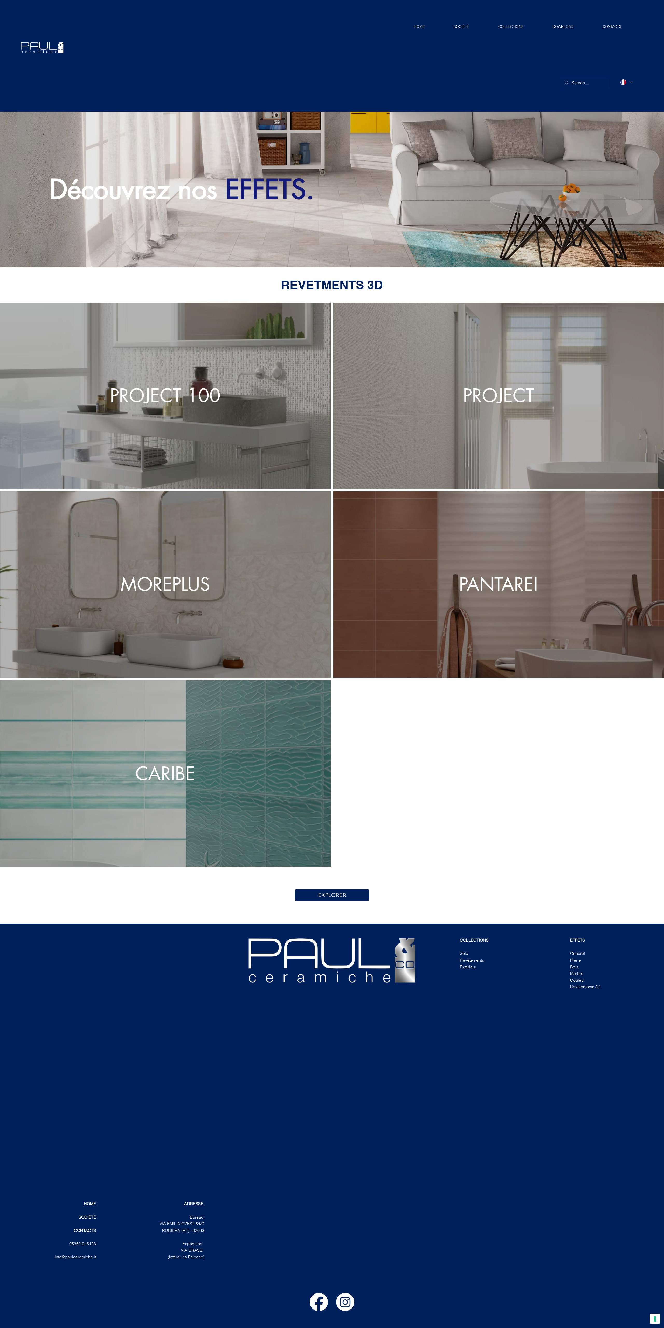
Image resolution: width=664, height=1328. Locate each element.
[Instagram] (345, 1302)
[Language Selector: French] (626, 82)
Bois (574, 966)
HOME (90, 1203)
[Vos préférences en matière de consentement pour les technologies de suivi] (655, 1319)
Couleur (577, 980)
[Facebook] (319, 1302)
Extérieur (468, 966)
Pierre (575, 960)
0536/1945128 (82, 1243)
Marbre (576, 973)
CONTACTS (85, 1230)
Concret (577, 953)
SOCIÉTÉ (87, 1217)
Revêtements (472, 960)
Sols (464, 953)
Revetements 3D (585, 986)
